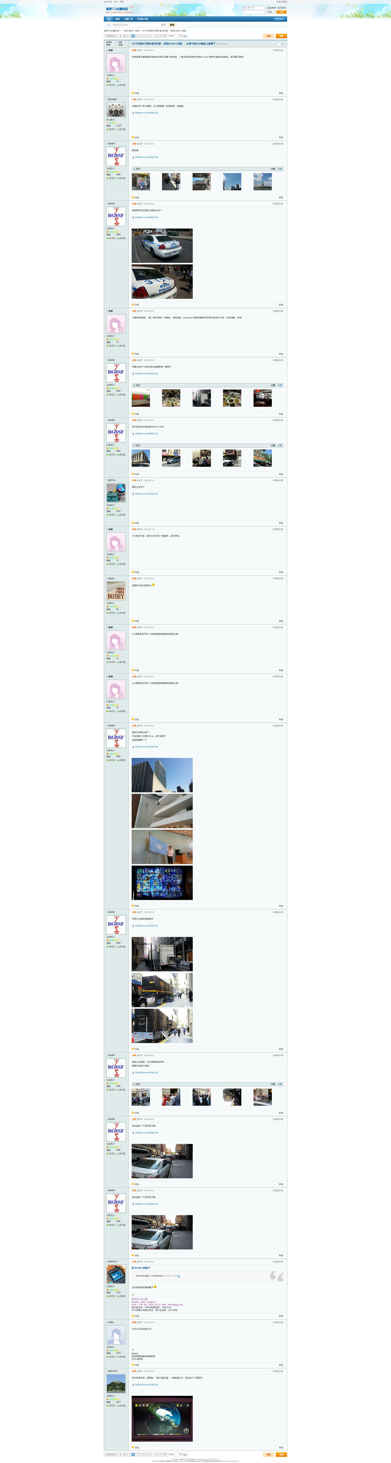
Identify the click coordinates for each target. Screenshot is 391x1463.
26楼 (134, 420)
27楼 (134, 480)
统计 (116, 2)
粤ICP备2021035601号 (195, 1461)
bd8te (111, 1322)
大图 (280, 169)
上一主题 (270, 44)
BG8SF (111, 144)
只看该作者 (277, 50)
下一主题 (273, 44)
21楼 (134, 99)
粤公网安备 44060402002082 (212, 1461)
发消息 (122, 85)
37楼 (134, 1262)
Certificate (192, 1459)
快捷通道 (279, 19)
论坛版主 (110, 120)
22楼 (134, 144)
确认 (185, 36)
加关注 (112, 85)
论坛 (109, 19)
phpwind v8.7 (184, 1459)
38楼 (134, 1322)
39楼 (134, 1371)
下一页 (162, 36)
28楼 (134, 529)
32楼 (134, 726)
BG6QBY (112, 99)
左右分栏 (108, 2)
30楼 (134, 627)
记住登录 (271, 8)
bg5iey (111, 578)
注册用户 (110, 75)
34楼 (134, 1055)
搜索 (172, 25)
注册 (281, 12)
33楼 (134, 912)
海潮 (110, 50)
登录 (270, 12)
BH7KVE (112, 1261)
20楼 (134, 50)
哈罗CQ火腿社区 (112, 31)
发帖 (281, 36)
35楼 (134, 1119)
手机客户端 (142, 19)
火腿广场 (128, 19)
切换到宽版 (281, 2)
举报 (281, 93)
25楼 (134, 360)
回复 (269, 36)
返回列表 (110, 36)
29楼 (134, 578)
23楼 (134, 204)
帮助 (122, 2)
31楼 (134, 676)
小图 (273, 169)
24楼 (134, 311)
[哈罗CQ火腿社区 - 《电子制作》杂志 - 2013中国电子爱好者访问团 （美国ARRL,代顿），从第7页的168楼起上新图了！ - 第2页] (141, 181)
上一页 (122, 36)
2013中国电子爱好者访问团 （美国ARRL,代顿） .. (165, 31)
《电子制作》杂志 (130, 31)
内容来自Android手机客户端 (146, 113)
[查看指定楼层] (282, 44)
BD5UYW (113, 1371)
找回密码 (282, 8)
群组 (117, 19)
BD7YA (111, 480)
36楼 (134, 1190)
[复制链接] (223, 44)
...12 (154, 36)
